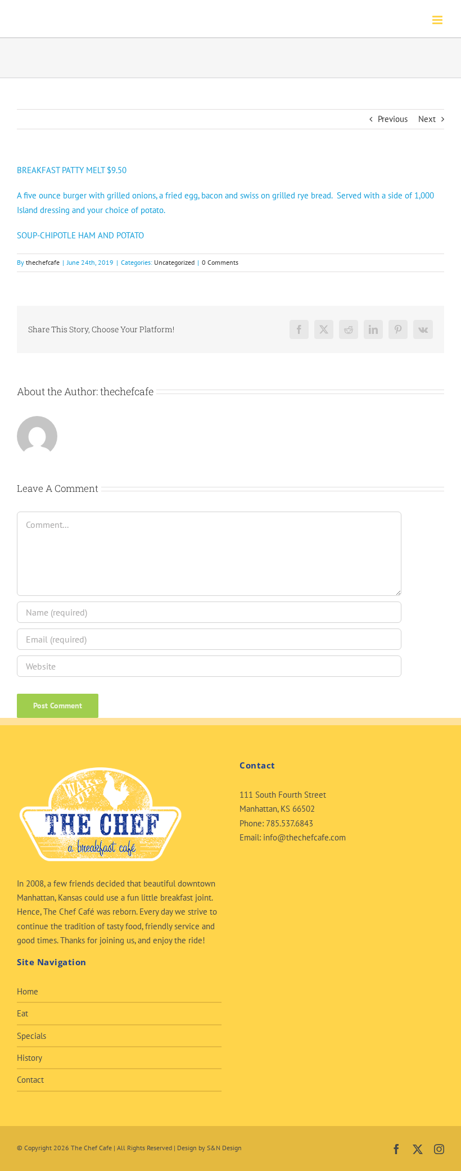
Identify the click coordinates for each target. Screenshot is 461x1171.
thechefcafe (43, 262)
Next (427, 119)
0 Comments (220, 262)
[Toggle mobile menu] (438, 20)
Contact (30, 1079)
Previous (393, 119)
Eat (22, 1013)
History (29, 1057)
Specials (31, 1035)
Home (27, 991)
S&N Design (224, 1147)
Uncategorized (174, 262)
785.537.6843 (289, 823)
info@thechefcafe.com (304, 837)
